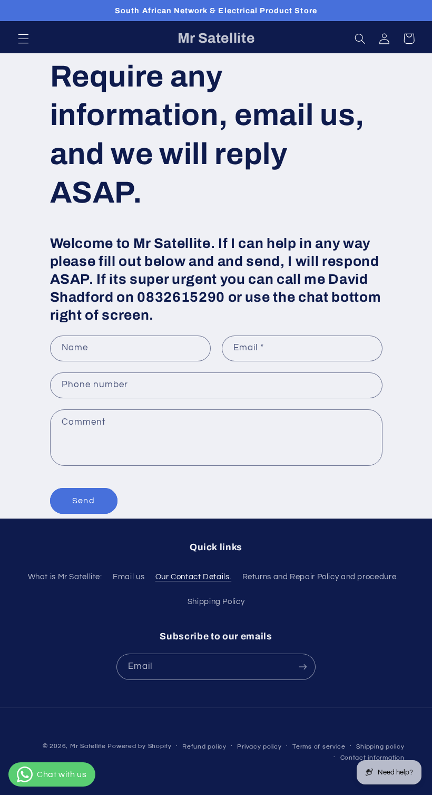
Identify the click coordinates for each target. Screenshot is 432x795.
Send (83, 500)
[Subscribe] (303, 666)
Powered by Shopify (139, 746)
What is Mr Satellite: (65, 577)
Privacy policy (259, 747)
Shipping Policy (216, 602)
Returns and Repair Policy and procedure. (320, 577)
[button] (23, 38)
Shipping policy (380, 747)
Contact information (372, 758)
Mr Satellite (88, 746)
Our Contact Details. (193, 577)
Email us (128, 577)
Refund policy (204, 747)
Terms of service (319, 747)
